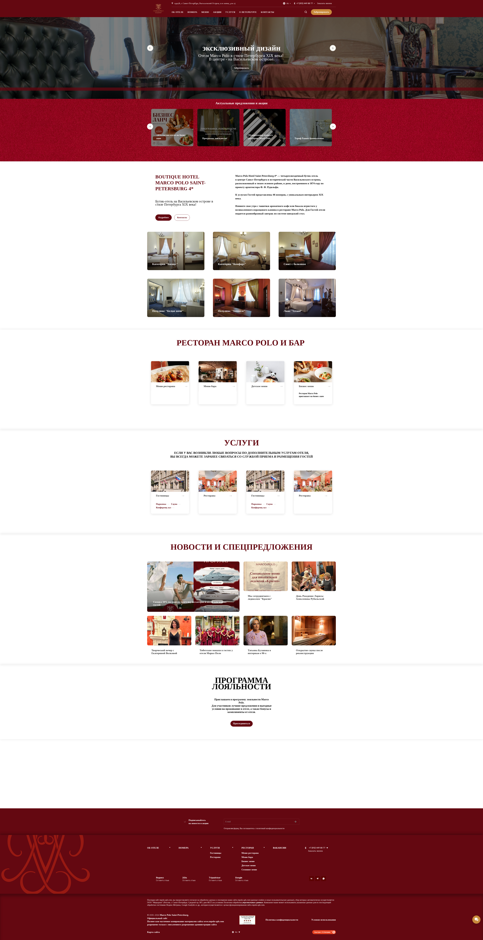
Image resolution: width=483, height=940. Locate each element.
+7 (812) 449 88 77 (304, 3)
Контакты (182, 217)
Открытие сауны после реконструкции (309, 652)
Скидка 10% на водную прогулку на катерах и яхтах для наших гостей (189, 603)
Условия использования (323, 919)
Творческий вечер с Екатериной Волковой (164, 652)
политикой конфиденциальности (270, 828)
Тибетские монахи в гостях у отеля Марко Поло (216, 652)
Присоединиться (241, 723)
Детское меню (249, 865)
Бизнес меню (248, 861)
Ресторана (215, 857)
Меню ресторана (250, 853)
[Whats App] (323, 878)
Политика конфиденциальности (282, 919)
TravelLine (173, 89)
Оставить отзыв (162, 880)
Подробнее (163, 217)
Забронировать (241, 68)
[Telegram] (317, 878)
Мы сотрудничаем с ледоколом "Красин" (260, 597)
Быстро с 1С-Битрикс (322, 932)
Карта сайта (153, 932)
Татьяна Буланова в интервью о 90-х (259, 652)
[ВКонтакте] (311, 878)
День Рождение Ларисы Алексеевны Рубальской (310, 597)
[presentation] (150, 129)
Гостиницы (215, 853)
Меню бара (247, 857)
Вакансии (279, 848)
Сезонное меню (249, 869)
